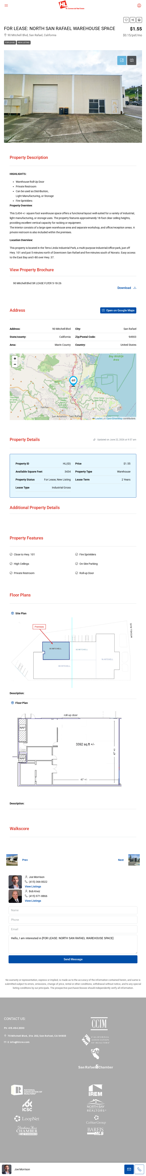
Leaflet (98, 418)
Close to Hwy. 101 (24, 554)
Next (121, 859)
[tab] (121, 60)
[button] (126, 20)
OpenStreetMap (114, 418)
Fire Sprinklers (87, 554)
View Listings (33, 886)
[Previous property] (12, 860)
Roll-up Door (86, 573)
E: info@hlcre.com (18, 1042)
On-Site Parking (88, 563)
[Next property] (134, 860)
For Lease (10, 42)
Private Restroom (24, 573)
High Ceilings (21, 563)
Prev (25, 859)
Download (124, 288)
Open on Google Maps (120, 310)
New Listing (23, 42)
